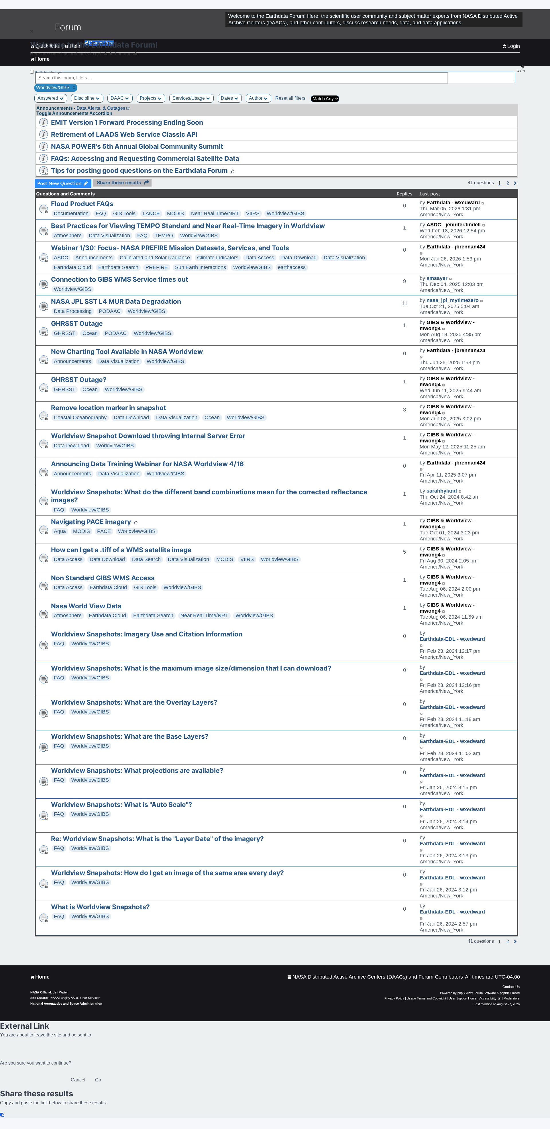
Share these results (118, 182)
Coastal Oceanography (80, 417)
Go (98, 1079)
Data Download (299, 257)
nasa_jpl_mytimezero (453, 300)
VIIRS (253, 213)
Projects (149, 98)
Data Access (259, 257)
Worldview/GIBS (285, 213)
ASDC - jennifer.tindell (454, 225)
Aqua (60, 531)
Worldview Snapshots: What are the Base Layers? (130, 736)
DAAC (118, 98)
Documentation (71, 213)
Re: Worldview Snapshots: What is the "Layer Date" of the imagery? (157, 839)
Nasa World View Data (86, 606)
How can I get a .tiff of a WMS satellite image (121, 550)
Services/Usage (189, 98)
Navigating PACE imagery (91, 522)
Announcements (94, 257)
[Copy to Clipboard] (2, 1115)
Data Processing (73, 311)
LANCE (151, 213)
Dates (227, 98)
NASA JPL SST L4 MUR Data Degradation (116, 301)
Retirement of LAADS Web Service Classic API (124, 134)
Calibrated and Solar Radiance (155, 257)
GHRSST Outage (77, 324)
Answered (48, 98)
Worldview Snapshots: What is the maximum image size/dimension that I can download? (191, 668)
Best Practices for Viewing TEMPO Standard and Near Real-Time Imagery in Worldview (188, 226)
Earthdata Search (118, 267)
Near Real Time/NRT (215, 213)
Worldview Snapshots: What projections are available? (137, 771)
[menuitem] (375, 977)
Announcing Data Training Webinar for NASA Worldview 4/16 (147, 464)
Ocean (90, 333)
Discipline (85, 98)
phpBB (462, 993)
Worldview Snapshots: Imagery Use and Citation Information (146, 634)
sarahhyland (442, 491)
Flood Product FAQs (82, 204)
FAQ (101, 213)
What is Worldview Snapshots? (100, 907)
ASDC (61, 257)
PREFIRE (157, 267)
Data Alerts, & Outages (100, 108)
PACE (104, 531)
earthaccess (292, 267)
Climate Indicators (217, 257)
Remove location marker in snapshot (108, 408)
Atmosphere (68, 235)
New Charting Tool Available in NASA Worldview (127, 352)
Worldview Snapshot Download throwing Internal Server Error (148, 436)
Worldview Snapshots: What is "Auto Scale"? (121, 805)
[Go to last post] (483, 203)
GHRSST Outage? (79, 380)
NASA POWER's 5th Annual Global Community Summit (137, 146)
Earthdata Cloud (72, 267)
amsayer (437, 278)
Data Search (146, 559)
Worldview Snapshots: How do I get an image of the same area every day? (167, 873)
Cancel (78, 1079)
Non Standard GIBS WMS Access (103, 578)
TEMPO (164, 235)
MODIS (175, 213)
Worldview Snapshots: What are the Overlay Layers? (134, 702)
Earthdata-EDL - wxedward (452, 639)
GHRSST (64, 333)
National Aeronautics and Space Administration (66, 1003)
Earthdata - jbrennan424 (456, 247)
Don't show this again (49, 72)
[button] (508, 183)
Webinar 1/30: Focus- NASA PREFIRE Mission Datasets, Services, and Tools (170, 248)
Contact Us (511, 987)
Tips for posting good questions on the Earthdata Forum (139, 170)
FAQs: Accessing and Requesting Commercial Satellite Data (145, 158)
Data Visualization (109, 235)
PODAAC (110, 311)
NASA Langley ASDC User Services (75, 997)
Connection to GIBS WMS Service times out (119, 279)
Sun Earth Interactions (200, 267)
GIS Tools (124, 213)
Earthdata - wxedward (453, 202)
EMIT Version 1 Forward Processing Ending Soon (127, 122)
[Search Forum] (511, 74)
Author (256, 98)
